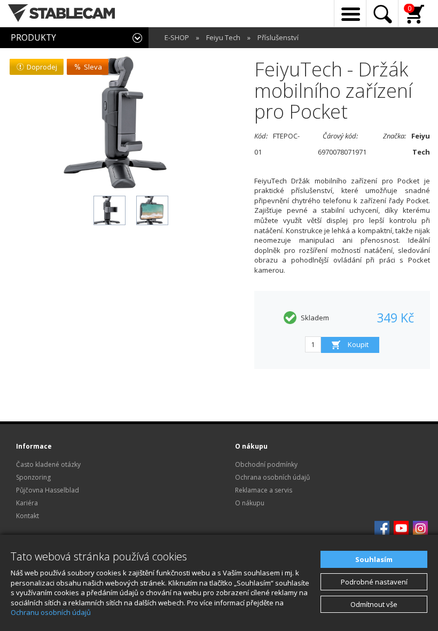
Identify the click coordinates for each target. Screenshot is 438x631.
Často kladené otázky (48, 464)
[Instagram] (420, 528)
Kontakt (27, 515)
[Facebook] (382, 528)
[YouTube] (401, 528)
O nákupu (249, 502)
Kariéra (27, 502)
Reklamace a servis (263, 490)
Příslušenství (278, 37)
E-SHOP (177, 37)
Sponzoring (33, 477)
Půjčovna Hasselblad (47, 490)
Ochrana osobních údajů (272, 477)
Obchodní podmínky (266, 464)
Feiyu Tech (223, 37)
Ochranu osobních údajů (51, 612)
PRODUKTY (33, 37)
